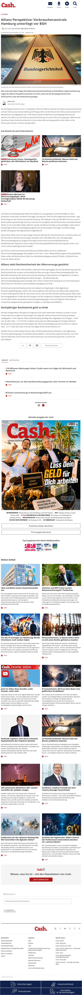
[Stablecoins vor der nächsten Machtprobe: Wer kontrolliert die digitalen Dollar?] (20, 824)
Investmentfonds (7, 946)
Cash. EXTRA (60, 941)
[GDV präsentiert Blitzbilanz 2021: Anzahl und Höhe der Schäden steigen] (20, 775)
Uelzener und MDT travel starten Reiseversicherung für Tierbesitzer (57, 589)
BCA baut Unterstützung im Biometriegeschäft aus (29, 392)
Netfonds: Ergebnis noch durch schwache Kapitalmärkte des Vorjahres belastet (19, 739)
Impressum (32, 953)
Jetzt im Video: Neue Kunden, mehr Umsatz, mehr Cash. (17, 690)
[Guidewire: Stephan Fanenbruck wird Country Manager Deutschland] (61, 775)
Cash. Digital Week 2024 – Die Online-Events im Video (68, 949)
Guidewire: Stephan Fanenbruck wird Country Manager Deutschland (59, 789)
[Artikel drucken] (30, 345)
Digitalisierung (6, 951)
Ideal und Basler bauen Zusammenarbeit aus (19, 589)
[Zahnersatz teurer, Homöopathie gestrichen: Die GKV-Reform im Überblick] (20, 146)
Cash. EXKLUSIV (61, 943)
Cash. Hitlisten (61, 960)
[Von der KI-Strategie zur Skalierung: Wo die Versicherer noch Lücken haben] (20, 625)
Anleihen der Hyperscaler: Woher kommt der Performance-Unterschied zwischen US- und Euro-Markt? (60, 839)
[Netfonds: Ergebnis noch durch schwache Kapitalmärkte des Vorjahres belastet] (20, 725)
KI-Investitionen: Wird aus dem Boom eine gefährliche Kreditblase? (61, 690)
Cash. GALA (59, 953)
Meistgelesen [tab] (14, 360)
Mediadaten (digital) (35, 958)
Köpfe (3, 956)
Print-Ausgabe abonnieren (41, 532)
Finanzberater (6, 943)
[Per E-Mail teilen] (37, 345)
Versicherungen (6, 941)
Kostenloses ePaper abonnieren (41, 526)
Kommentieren (51, 345)
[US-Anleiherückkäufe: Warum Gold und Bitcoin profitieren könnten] (61, 146)
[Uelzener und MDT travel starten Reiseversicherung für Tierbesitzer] (61, 575)
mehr (5, 164)
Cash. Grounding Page (36, 968)
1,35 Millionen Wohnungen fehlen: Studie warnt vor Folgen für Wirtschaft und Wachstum (41, 369)
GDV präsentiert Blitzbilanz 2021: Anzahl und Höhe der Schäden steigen (19, 789)
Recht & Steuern (6, 953)
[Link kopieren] (23, 345)
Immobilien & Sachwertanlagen (12, 948)
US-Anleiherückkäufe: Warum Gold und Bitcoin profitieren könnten (59, 160)
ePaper (30, 943)
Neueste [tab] (5, 360)
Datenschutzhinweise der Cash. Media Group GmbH (39, 949)
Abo (29, 941)
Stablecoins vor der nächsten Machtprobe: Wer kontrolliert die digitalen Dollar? (20, 838)
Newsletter (32, 963)
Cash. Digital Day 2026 (63, 946)
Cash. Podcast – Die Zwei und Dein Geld (67, 963)
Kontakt (31, 955)
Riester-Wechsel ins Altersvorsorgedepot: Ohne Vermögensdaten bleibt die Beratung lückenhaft (17, 197)
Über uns (31, 966)
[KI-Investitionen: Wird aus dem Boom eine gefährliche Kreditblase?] (61, 676)
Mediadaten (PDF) (34, 960)
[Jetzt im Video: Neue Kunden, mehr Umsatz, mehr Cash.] (20, 676)
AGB (29, 946)
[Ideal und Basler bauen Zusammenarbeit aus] (20, 575)
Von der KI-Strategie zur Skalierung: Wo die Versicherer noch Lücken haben (20, 638)
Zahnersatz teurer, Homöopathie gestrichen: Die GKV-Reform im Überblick (19, 160)
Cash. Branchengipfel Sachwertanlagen (63, 956)
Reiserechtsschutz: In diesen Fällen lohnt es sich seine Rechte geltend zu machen (60, 638)
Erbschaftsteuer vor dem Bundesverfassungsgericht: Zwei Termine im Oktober (41, 381)
